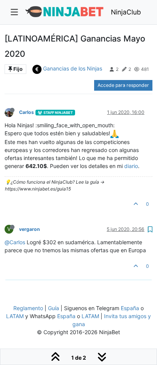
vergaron (29, 229)
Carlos (26, 112)
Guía (53, 308)
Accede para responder (123, 85)
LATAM (15, 316)
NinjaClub (126, 12)
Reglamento (28, 308)
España (130, 308)
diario (131, 166)
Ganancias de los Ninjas (72, 68)
